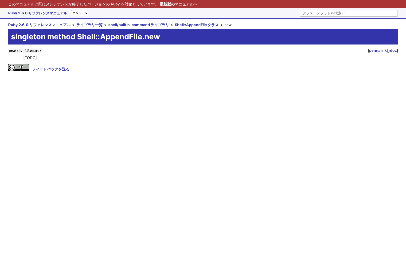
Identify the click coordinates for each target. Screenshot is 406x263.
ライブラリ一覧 (89, 24)
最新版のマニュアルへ (178, 4)
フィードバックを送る (51, 69)
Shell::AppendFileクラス (197, 24)
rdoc (393, 51)
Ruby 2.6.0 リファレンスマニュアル (37, 13)
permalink (378, 51)
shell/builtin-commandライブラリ (138, 24)
